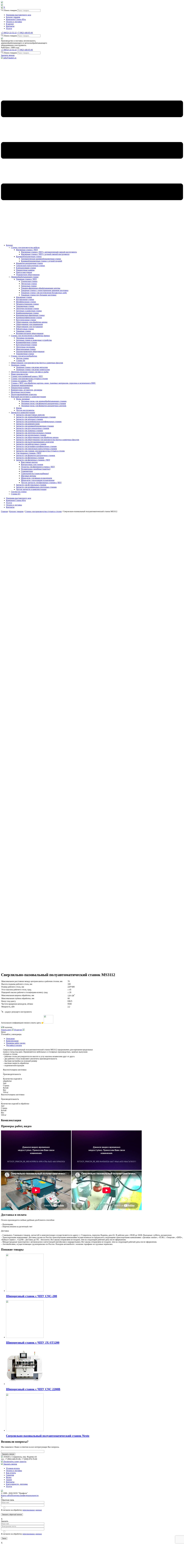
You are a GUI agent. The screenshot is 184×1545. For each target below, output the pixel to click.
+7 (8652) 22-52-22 (9, 33)
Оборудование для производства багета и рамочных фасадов (37, 363)
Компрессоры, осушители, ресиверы (26, 390)
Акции (9, 1480)
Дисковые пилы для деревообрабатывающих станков (43, 401)
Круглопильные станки (26, 320)
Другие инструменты (25, 410)
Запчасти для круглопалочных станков (32, 428)
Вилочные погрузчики (20, 392)
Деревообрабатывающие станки (24, 277)
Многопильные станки (26, 349)
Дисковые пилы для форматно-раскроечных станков (43, 403)
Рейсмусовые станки (25, 329)
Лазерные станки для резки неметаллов (33, 369)
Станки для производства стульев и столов (29, 379)
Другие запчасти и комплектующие (31, 489)
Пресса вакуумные (24, 272)
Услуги (9, 28)
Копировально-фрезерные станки (30, 315)
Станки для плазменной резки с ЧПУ (27, 376)
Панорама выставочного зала (18, 15)
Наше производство (19, 374)
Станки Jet (20, 360)
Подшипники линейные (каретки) (35, 469)
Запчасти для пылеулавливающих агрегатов (35, 442)
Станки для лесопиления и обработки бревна (30, 336)
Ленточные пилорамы (25, 347)
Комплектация (12, 1041)
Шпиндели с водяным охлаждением (36, 478)
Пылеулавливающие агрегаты (24, 394)
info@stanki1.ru (9, 58)
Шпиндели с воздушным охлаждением (37, 480)
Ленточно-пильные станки (27, 308)
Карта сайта (6, 1495)
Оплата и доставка (14, 22)
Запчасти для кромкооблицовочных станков (35, 426)
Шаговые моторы (28, 476)
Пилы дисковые (23, 399)
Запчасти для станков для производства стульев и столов (40, 451)
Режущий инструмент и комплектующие (28, 397)
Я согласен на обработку (21, 1510)
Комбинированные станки (27, 313)
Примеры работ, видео (15, 1043)
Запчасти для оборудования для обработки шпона (37, 437)
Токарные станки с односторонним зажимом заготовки (44, 290)
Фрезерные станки (24, 297)
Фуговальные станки (25, 299)
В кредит (10, 24)
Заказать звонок (8, 55)
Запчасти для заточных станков (29, 419)
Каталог (9, 245)
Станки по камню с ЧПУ (21, 381)
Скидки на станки (19, 492)
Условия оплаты (13, 1468)
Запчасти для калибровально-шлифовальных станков (38, 421)
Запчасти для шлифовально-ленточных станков (36, 487)
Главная (4, 511)
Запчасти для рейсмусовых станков (31, 444)
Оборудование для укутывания (29, 327)
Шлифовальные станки (26, 302)
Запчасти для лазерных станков (29, 431)
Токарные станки (23, 331)
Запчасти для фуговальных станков (31, 485)
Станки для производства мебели (25, 247)
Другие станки (22, 358)
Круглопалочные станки (26, 345)
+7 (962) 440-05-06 (25, 33)
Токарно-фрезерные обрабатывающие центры (40, 288)
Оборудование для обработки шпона (31, 322)
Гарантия (10, 1475)
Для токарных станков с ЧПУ (28, 453)
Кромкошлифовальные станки (29, 317)
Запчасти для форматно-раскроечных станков (35, 455)
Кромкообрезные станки (26, 342)
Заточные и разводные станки (29, 311)
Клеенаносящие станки (26, 268)
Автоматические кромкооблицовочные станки (41, 259)
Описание (10, 1038)
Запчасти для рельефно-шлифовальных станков (36, 446)
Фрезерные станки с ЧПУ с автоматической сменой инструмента (49, 252)
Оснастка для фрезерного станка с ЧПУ (38, 467)
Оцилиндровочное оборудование (30, 351)
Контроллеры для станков (32, 464)
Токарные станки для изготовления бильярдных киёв (44, 293)
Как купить (11, 1473)
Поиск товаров (10, 10)
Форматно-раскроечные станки (29, 263)
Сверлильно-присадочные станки (30, 265)
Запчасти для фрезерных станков (30, 458)
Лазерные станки (18, 365)
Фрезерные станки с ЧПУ (27, 250)
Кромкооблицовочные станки (29, 256)
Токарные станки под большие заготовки (38, 295)
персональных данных (32, 1510)
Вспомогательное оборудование (29, 333)
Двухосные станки (29, 284)
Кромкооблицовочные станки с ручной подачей (41, 261)
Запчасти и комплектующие (23, 412)
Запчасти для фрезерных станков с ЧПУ (33, 460)
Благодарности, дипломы (17, 1484)
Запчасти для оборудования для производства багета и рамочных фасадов (47, 440)
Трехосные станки (29, 286)
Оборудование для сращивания (29, 324)
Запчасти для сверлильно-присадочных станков (36, 449)
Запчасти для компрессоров (28, 424)
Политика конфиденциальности (25, 1495)
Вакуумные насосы (29, 462)
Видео (8, 1477)
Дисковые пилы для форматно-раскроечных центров (43, 406)
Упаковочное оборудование (28, 275)
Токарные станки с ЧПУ (26, 279)
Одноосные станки (29, 281)
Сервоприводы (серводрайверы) (35, 473)
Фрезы (19, 408)
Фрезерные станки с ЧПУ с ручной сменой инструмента (45, 254)
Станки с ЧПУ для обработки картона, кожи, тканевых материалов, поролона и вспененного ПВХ (53, 383)
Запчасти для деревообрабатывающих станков (36, 417)
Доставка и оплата (14, 1045)
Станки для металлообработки (24, 356)
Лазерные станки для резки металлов (32, 367)
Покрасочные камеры (25, 270)
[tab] (94, 1038)
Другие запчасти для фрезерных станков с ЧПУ (41, 483)
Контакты (10, 26)
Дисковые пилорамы (25, 338)
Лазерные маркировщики (22, 385)
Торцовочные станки (25, 306)
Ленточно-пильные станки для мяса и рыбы (30, 372)
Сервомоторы (27, 471)
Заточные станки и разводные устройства (34, 340)
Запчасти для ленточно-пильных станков (33, 433)
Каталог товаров (13, 17)
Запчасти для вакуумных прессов (30, 415)
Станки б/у (15, 494)
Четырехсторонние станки (27, 304)
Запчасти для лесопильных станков (31, 435)
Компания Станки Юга (16, 19)
